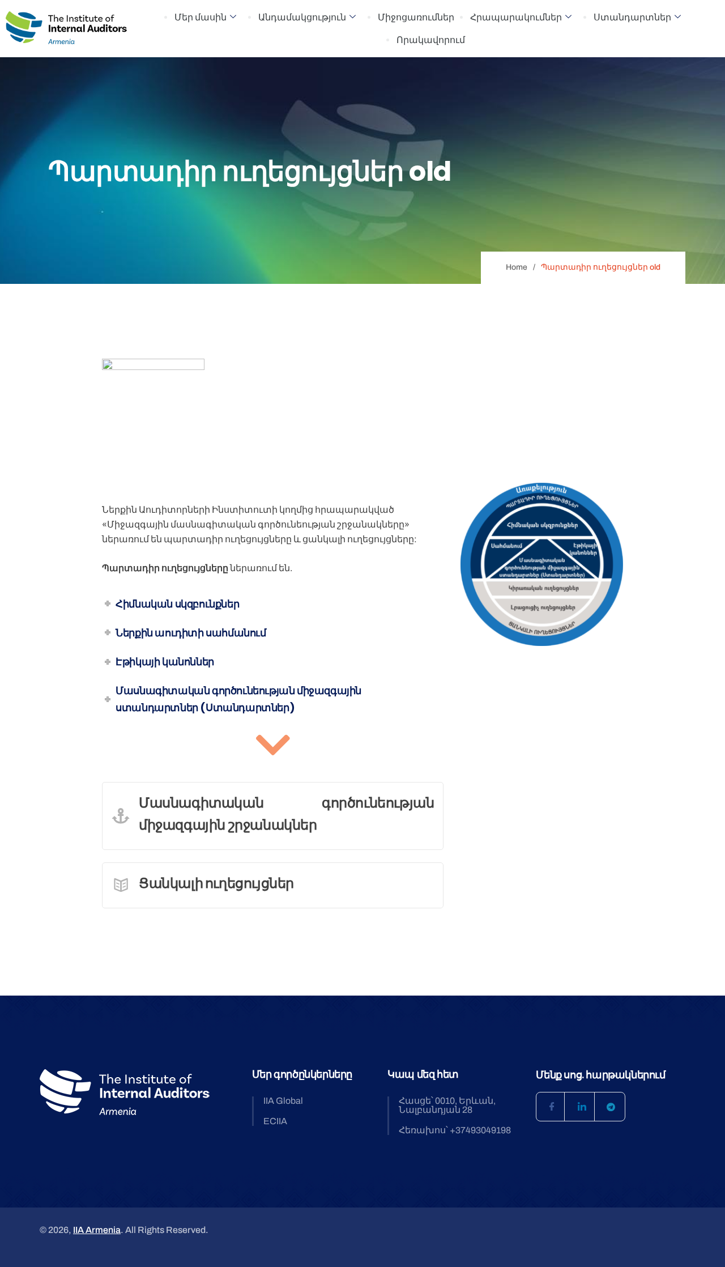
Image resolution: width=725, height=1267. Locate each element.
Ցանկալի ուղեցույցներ (216, 883)
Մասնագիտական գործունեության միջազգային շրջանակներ (286, 813)
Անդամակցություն (302, 17)
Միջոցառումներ (416, 17)
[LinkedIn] (580, 1106)
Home (516, 267)
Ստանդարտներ (632, 17)
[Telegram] (610, 1106)
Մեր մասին (200, 17)
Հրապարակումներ (516, 17)
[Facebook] (550, 1106)
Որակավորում (430, 40)
